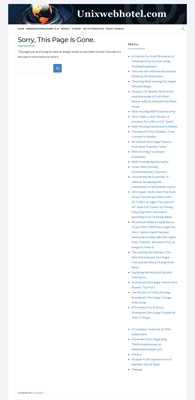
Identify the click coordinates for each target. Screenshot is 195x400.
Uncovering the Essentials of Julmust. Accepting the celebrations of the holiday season (154, 181)
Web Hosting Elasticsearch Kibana (154, 126)
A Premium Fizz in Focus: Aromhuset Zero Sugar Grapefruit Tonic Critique (153, 312)
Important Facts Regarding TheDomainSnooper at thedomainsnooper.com (149, 344)
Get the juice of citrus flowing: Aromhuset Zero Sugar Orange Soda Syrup (151, 297)
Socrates (37, 392)
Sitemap (76, 28)
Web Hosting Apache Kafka (150, 161)
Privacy (65, 28)
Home (21, 28)
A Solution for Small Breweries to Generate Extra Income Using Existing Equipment (153, 61)
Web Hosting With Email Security (153, 111)
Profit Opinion (115, 28)
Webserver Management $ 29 (42, 28)
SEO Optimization (93, 28)
